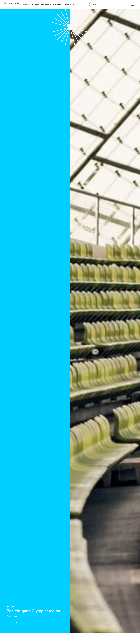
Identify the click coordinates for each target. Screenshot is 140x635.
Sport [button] (37, 5)
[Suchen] (112, 4)
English (132, 5)
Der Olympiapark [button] (69, 5)
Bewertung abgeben (13, 622)
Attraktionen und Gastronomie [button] (51, 5)
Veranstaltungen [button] (27, 5)
